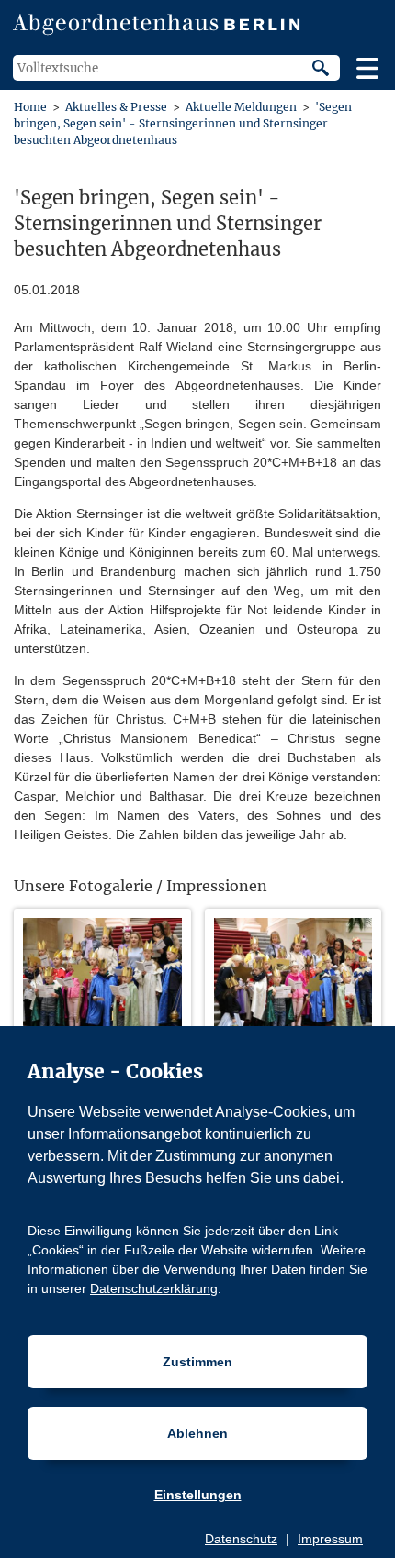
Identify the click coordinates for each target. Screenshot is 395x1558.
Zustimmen (197, 1361)
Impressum (330, 1538)
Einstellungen (198, 1494)
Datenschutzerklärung (154, 1288)
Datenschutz (241, 1538)
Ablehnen (197, 1433)
